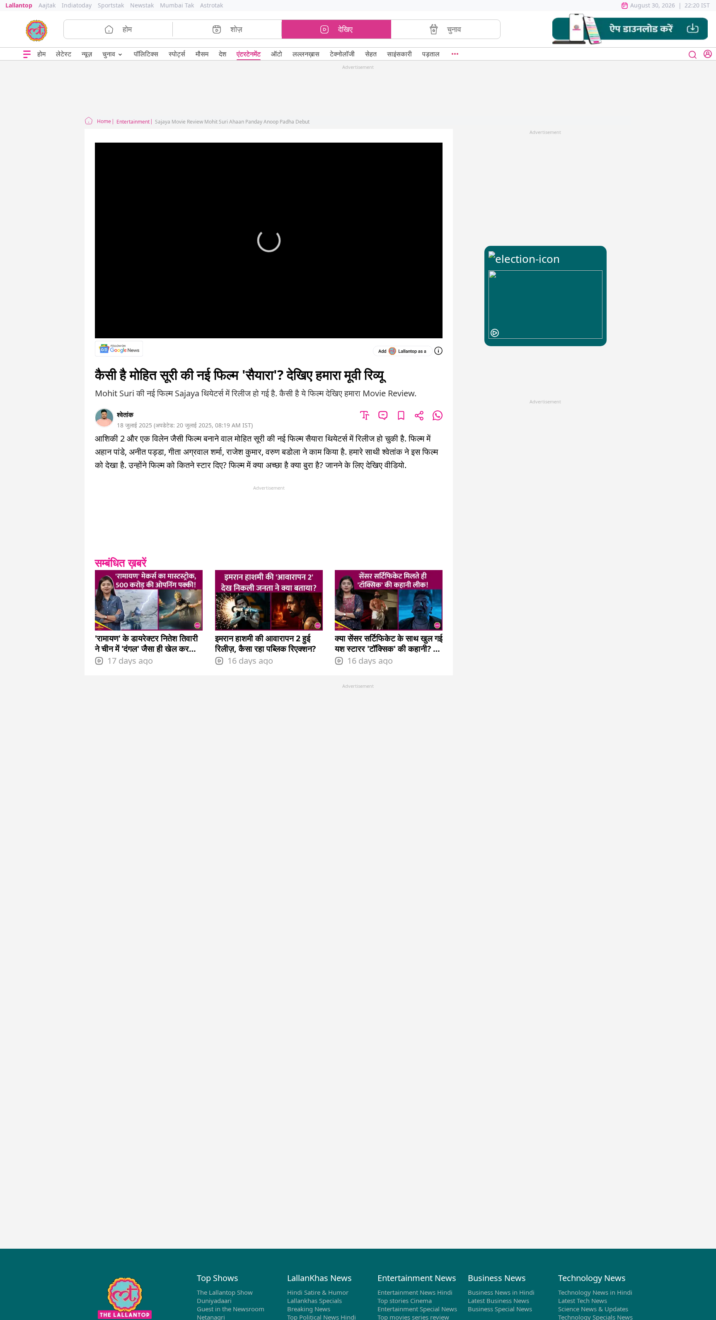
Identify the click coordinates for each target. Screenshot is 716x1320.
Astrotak (211, 5)
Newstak (142, 5)
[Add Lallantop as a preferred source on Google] (403, 351)
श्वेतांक (125, 414)
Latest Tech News (582, 1300)
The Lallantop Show (225, 1292)
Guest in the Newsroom (230, 1309)
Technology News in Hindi (595, 1292)
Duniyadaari (214, 1300)
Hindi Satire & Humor (317, 1292)
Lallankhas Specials (314, 1300)
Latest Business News (498, 1300)
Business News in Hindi (501, 1292)
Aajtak (47, 5)
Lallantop (18, 5)
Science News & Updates (593, 1309)
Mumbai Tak (177, 5)
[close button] (692, 54)
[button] (630, 29)
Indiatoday (77, 5)
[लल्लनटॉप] (37, 29)
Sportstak (111, 5)
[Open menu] (27, 54)
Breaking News (308, 1309)
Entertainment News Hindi (414, 1292)
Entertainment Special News (417, 1309)
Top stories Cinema (404, 1300)
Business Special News (500, 1309)
